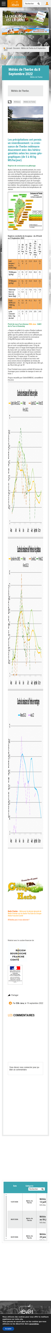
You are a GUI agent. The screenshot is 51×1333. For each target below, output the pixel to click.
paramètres (34, 1324)
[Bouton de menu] (3, 3)
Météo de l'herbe (36, 77)
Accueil (9, 48)
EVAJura (17, 102)
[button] (39, 3)
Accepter (8, 1329)
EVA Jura (20, 1003)
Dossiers (16, 48)
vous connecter (26, 1067)
